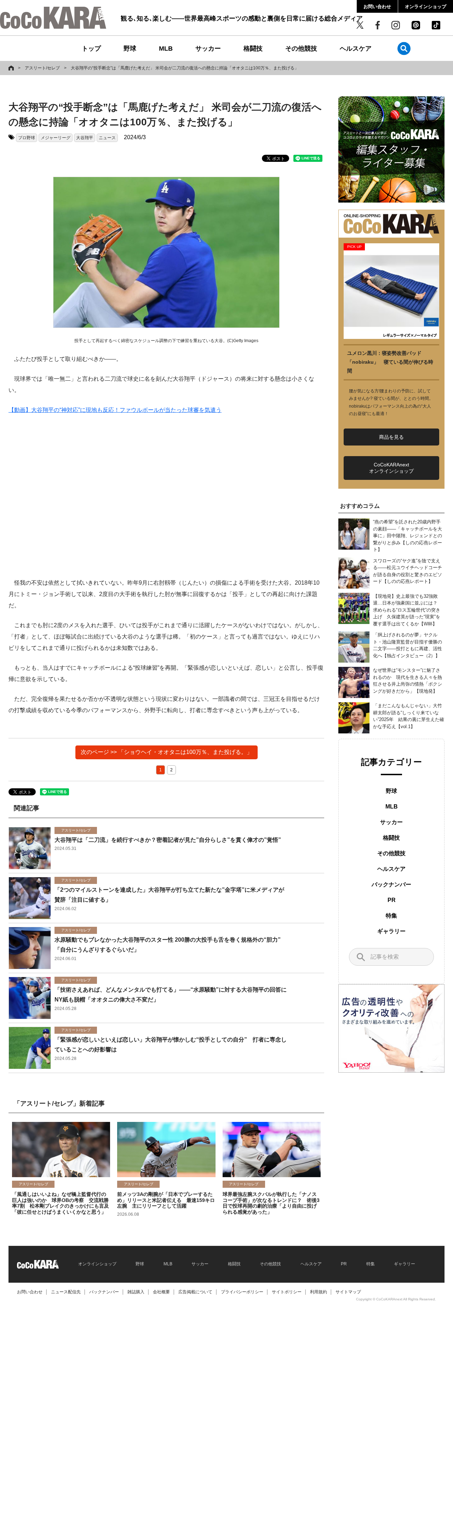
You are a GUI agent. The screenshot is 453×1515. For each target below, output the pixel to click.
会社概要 (161, 1291)
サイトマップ (348, 1291)
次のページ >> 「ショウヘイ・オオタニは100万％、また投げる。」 (166, 752)
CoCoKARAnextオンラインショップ (391, 468)
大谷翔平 (84, 137)
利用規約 (318, 1291)
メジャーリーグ (55, 137)
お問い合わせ (377, 6)
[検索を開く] (404, 48)
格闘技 (253, 48)
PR (392, 900)
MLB (166, 48)
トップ (91, 48)
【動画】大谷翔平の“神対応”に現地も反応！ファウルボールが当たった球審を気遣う (115, 410)
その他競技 (301, 48)
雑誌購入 (135, 1291)
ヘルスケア (356, 48)
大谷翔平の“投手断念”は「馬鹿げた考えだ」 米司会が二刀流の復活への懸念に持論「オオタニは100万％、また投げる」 (185, 68)
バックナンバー (391, 884)
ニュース (107, 137)
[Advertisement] (166, 496)
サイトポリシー (287, 1291)
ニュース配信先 (66, 1291)
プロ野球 (26, 137)
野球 (130, 48)
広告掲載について (195, 1291)
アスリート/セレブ (42, 68)
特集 (391, 916)
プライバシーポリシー (242, 1291)
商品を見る (391, 437)
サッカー (208, 48)
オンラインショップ (425, 6)
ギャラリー (391, 931)
